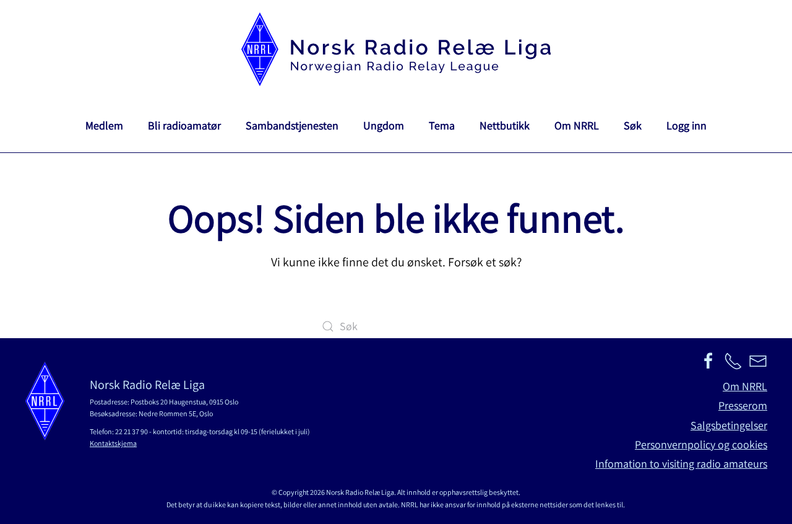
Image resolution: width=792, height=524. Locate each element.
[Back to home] (396, 49)
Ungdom (383, 125)
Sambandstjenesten (292, 125)
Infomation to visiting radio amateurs (681, 463)
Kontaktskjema (113, 443)
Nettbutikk (505, 125)
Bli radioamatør (184, 125)
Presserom (742, 405)
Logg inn (686, 125)
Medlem (104, 125)
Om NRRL (576, 125)
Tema (442, 125)
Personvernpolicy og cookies (701, 444)
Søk (633, 125)
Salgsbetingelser (729, 425)
